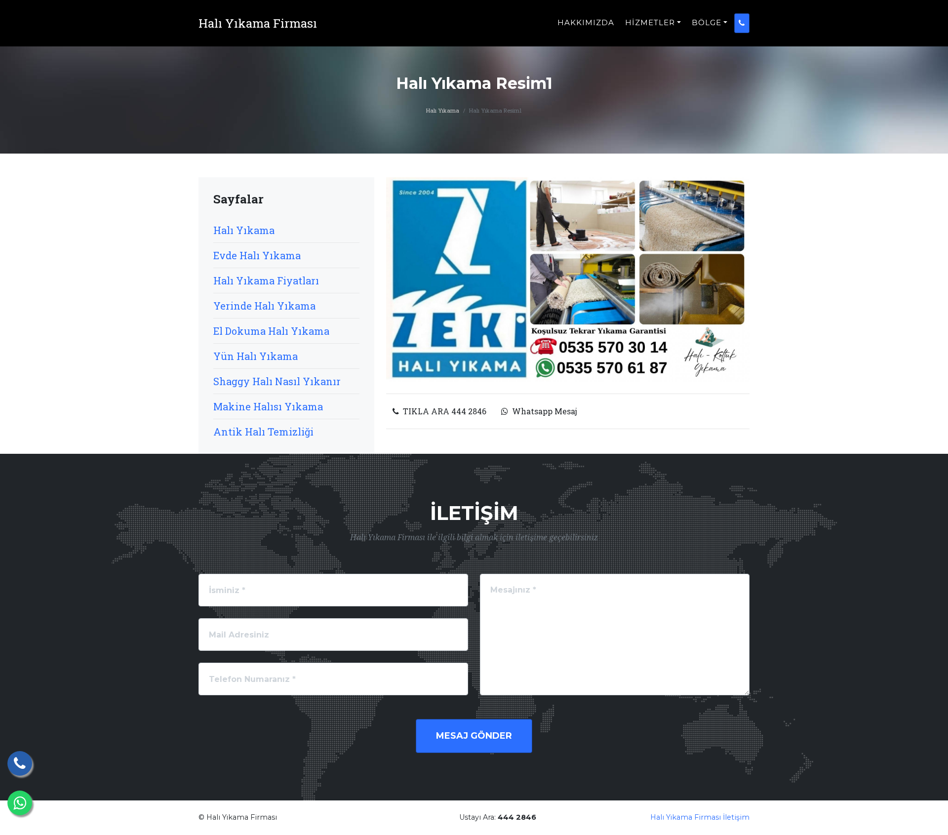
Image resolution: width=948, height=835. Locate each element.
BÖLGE (706, 22)
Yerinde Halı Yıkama (264, 305)
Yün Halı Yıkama (255, 356)
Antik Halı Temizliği (263, 431)
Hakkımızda (585, 22)
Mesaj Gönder (474, 735)
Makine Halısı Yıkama (268, 406)
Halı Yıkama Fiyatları (266, 280)
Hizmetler (650, 22)
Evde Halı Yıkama (257, 255)
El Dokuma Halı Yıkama (271, 330)
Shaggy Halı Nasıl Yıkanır (277, 381)
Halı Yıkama (442, 110)
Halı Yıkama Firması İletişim (700, 817)
